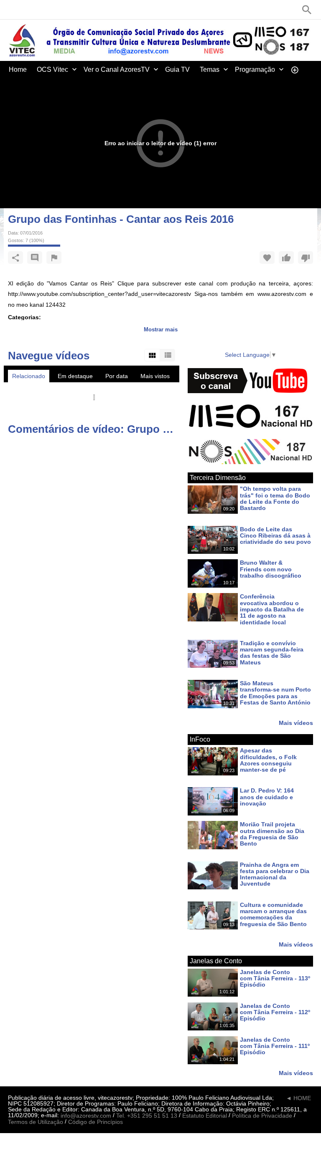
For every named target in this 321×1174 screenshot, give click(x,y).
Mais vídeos (296, 723)
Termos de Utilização (35, 1121)
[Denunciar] (53, 257)
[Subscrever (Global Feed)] (62, 9)
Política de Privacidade (262, 1115)
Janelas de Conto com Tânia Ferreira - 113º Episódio (275, 978)
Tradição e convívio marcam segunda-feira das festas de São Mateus (271, 653)
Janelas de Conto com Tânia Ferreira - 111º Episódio (275, 1046)
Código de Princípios (95, 1121)
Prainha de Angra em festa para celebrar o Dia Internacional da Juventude (274, 874)
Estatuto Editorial (204, 1115)
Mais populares (32, 388)
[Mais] (294, 69)
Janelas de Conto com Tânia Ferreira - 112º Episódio (275, 1012)
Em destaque (75, 376)
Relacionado (28, 376)
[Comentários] (34, 257)
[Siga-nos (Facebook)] (12, 9)
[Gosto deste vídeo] (286, 257)
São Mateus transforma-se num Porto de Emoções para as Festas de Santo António (275, 693)
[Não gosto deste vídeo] (305, 257)
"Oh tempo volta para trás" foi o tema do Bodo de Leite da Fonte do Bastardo (275, 499)
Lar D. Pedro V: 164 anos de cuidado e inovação (267, 797)
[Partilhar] (15, 257)
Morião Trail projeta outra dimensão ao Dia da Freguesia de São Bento (272, 834)
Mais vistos (155, 376)
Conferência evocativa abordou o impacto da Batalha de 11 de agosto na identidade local (272, 609)
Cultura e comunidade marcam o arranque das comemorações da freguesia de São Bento (273, 914)
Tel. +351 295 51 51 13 (146, 1115)
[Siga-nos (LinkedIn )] (37, 9)
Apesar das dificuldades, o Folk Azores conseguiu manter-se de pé (268, 760)
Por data (116, 376)
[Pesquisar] (307, 9)
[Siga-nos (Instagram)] (50, 9)
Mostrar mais (161, 329)
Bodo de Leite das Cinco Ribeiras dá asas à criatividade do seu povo (275, 535)
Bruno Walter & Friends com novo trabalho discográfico (270, 569)
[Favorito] (267, 257)
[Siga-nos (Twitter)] (24, 9)
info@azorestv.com (86, 1115)
